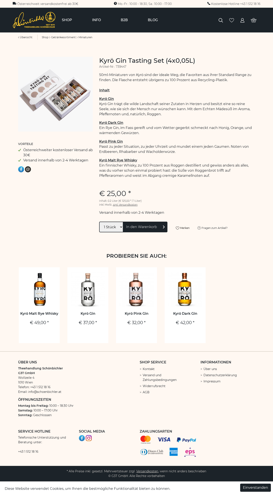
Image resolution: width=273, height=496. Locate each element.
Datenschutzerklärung (220, 375)
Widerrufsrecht (154, 386)
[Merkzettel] (232, 20)
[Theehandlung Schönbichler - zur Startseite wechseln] (34, 20)
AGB (146, 392)
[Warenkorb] (253, 20)
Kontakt (149, 369)
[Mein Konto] (242, 20)
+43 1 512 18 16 (28, 452)
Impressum (212, 381)
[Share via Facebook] (21, 169)
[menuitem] (67, 20)
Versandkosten (147, 471)
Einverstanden (255, 488)
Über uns (210, 369)
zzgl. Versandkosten (125, 204)
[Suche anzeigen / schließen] (221, 20)
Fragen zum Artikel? (214, 228)
